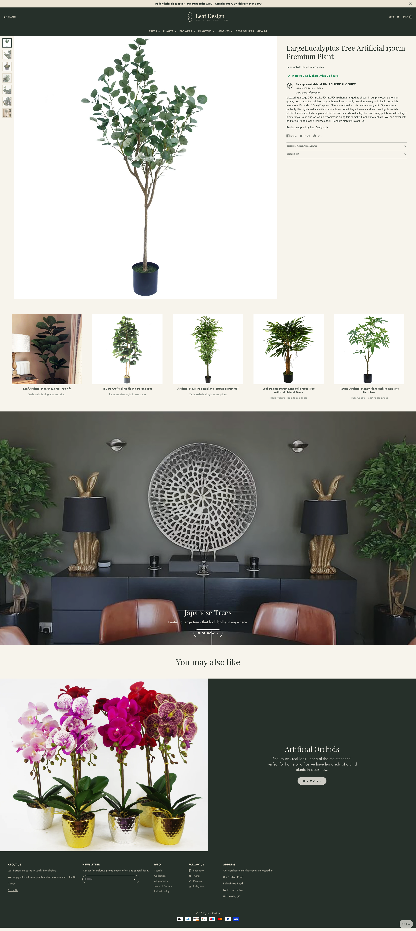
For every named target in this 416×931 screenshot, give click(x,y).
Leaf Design (213, 913)
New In (262, 31)
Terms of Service (163, 886)
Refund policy (161, 891)
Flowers (185, 31)
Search (158, 870)
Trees (153, 31)
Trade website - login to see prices (305, 67)
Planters (205, 31)
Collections (160, 876)
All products (161, 881)
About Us (13, 890)
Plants (168, 31)
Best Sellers (245, 31)
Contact (12, 883)
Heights (224, 31)
